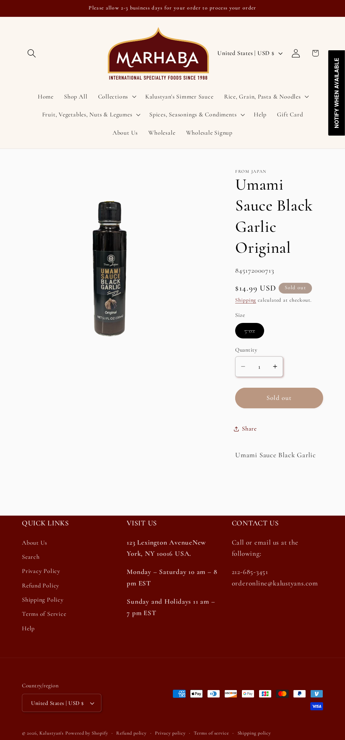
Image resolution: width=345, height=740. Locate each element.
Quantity (246, 349)
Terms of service (211, 733)
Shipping (245, 300)
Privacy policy (170, 733)
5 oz (254, 332)
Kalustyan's (51, 733)
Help (28, 628)
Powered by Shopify (86, 733)
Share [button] (249, 428)
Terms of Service (44, 614)
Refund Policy (40, 585)
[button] (31, 53)
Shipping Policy (43, 599)
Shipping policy (254, 733)
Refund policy (131, 733)
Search (31, 556)
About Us (34, 542)
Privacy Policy (41, 571)
